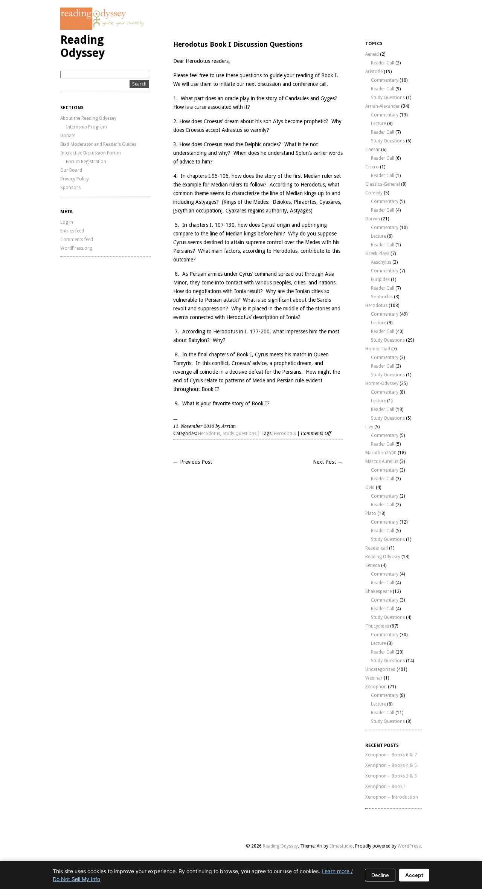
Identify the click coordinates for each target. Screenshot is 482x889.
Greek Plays (377, 253)
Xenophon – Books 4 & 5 (391, 765)
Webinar (374, 678)
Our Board (71, 170)
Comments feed (76, 239)
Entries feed (72, 231)
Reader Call (382, 63)
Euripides (380, 279)
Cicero (372, 167)
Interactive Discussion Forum (90, 153)
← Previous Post (192, 462)
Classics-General (382, 184)
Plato (370, 513)
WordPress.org (76, 248)
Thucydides (377, 626)
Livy (369, 426)
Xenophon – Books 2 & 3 (391, 776)
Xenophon (376, 686)
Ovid (370, 487)
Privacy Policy (74, 179)
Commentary (384, 80)
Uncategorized (380, 669)
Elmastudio (341, 846)
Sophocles (382, 296)
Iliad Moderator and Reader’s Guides (98, 144)
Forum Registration (86, 161)
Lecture (378, 123)
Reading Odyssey (82, 46)
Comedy (374, 193)
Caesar (372, 149)
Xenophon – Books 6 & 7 (391, 755)
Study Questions (239, 433)
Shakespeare (378, 591)
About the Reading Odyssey (88, 118)
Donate (67, 135)
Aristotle (374, 71)
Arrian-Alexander (382, 106)
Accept (414, 875)
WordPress (409, 846)
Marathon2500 (381, 452)
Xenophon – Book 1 (385, 786)
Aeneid (372, 54)
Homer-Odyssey (381, 383)
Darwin (372, 218)
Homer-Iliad (377, 348)
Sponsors (70, 187)
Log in (66, 222)
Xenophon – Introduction (391, 797)
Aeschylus (381, 262)
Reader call (376, 548)
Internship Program (86, 127)
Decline (380, 875)
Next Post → (328, 462)
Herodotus (209, 433)
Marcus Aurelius (381, 461)
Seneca (372, 565)
